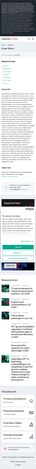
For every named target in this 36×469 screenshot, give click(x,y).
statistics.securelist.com (10, 176)
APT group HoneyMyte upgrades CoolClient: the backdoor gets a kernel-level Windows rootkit (22, 331)
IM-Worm (6, 74)
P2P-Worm (7, 80)
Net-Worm (7, 69)
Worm (5, 66)
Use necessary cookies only (18, 258)
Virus (5, 83)
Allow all (18, 247)
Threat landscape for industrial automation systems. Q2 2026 (22, 291)
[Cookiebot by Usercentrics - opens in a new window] (25, 209)
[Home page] (10, 39)
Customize (17, 253)
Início (3, 45)
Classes (10, 45)
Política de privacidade (18, 461)
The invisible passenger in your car (22, 317)
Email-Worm (7, 72)
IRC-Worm (6, 77)
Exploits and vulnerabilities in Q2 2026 (21, 305)
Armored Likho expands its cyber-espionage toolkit (20, 348)
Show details (25, 241)
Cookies (18, 465)
